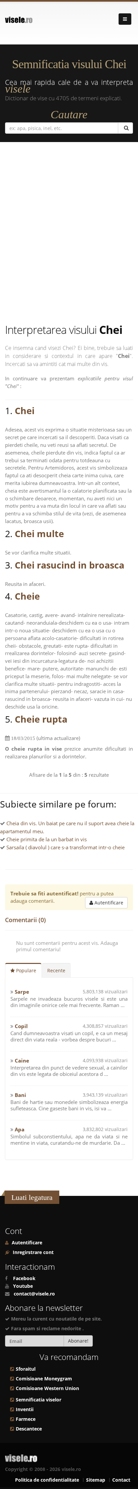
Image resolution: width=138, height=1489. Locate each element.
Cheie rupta (41, 719)
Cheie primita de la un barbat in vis (46, 839)
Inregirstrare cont (32, 1252)
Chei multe (39, 533)
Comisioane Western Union (47, 1388)
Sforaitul (26, 1369)
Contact (121, 1480)
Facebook (24, 1278)
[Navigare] (125, 19)
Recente (56, 970)
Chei (24, 410)
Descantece (29, 1429)
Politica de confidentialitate (47, 1480)
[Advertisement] (69, 234)
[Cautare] (125, 128)
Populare (25, 970)
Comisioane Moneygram (44, 1379)
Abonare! (78, 1341)
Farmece (26, 1419)
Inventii (24, 1409)
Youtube (23, 1286)
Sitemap (95, 1480)
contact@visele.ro (34, 1294)
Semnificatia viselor (38, 1400)
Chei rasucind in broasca (69, 565)
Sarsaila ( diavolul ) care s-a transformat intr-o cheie (65, 847)
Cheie (27, 596)
